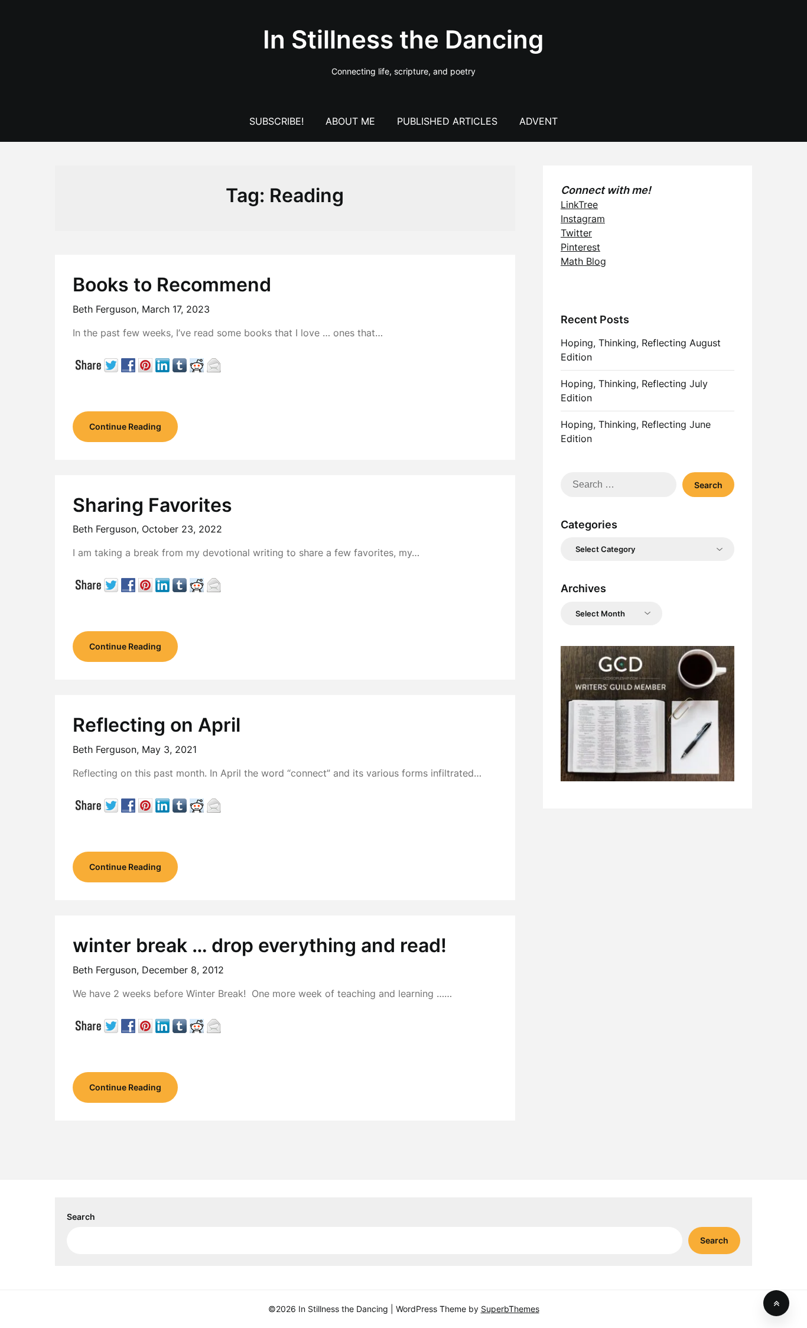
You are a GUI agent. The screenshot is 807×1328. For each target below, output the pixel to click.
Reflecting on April (156, 724)
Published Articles (447, 121)
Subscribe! (276, 121)
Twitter (576, 233)
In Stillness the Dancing (403, 39)
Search (81, 1217)
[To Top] (776, 1303)
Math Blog (583, 261)
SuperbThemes (510, 1309)
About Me (350, 121)
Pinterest (580, 247)
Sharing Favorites (152, 505)
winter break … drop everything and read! (260, 945)
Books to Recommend (172, 284)
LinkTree (579, 204)
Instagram (583, 219)
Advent (538, 121)
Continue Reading (125, 426)
